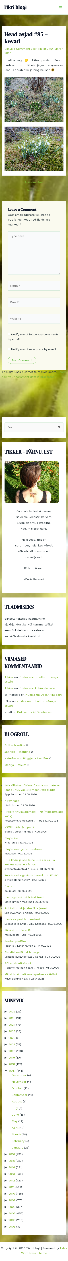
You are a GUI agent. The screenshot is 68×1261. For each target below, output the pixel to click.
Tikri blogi (15, 7)
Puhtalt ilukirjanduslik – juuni (26, 908)
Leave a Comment (17, 48)
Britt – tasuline (15, 745)
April (15, 1128)
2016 (12, 1154)
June (15, 1114)
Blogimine (11, 838)
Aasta (8, 886)
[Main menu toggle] (60, 7)
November (19, 1081)
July (15, 1108)
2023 (12, 1031)
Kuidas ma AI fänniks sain (37, 688)
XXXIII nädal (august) (19, 827)
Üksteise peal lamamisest (22, 919)
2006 (12, 1220)
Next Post (34, 190)
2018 (12, 1064)
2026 (12, 1011)
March (16, 1134)
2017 (12, 1070)
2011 (12, 1187)
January (17, 1147)
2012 (12, 1180)
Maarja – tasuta (15, 765)
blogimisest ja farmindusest (24, 849)
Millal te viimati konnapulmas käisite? (31, 974)
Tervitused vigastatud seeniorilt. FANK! (32, 875)
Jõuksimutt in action (19, 930)
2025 (12, 1018)
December (19, 1075)
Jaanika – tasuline (17, 751)
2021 (12, 1044)
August (17, 1101)
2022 (12, 1038)
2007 (12, 1213)
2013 (12, 1174)
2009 (12, 1200)
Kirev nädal (12, 801)
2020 (12, 1051)
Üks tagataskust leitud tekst (24, 897)
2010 (12, 1193)
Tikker (9, 677)
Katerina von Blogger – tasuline (26, 758)
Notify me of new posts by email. (34, 349)
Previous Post (33, 182)
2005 (12, 1226)
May (14, 1121)
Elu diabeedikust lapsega (22, 952)
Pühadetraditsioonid (19, 963)
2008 (12, 1207)
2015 (12, 1160)
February (18, 1141)
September (19, 1095)
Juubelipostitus (15, 941)
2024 (12, 1024)
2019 (12, 1057)
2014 (12, 1167)
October (17, 1088)
